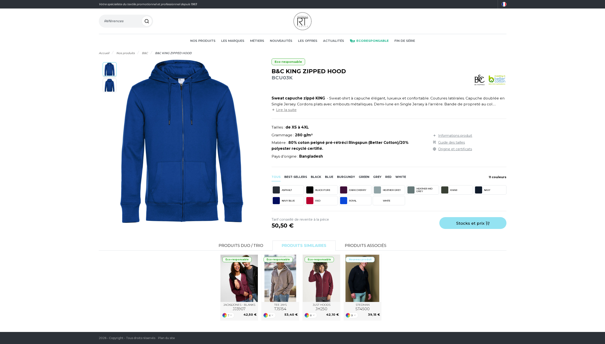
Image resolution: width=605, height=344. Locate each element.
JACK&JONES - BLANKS (239, 307)
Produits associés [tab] (365, 245)
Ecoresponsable (372, 41)
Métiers (257, 41)
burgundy (346, 177)
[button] (110, 69)
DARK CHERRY (357, 190)
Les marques (232, 41)
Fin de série (404, 41)
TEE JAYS (280, 307)
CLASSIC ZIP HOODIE (362, 278)
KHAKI (453, 190)
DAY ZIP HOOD (239, 278)
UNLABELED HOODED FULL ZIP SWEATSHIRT (280, 278)
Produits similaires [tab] (304, 245)
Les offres (307, 41)
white (400, 177)
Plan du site (166, 338)
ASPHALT (287, 190)
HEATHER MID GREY (424, 190)
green (364, 177)
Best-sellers (295, 177)
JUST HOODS (321, 307)
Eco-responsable (288, 62)
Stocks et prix (471, 223)
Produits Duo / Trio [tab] (241, 245)
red (388, 177)
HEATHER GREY (392, 190)
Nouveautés (281, 41)
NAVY (487, 190)
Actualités (333, 41)
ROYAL (353, 200)
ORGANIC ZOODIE (321, 278)
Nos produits (203, 41)
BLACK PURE (322, 190)
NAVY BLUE (288, 200)
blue (329, 177)
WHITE (386, 200)
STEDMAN (362, 307)
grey (377, 177)
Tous (276, 177)
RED (317, 200)
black (316, 177)
